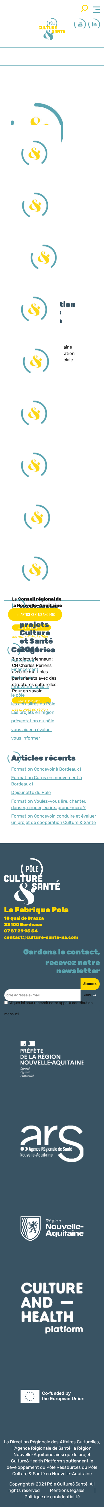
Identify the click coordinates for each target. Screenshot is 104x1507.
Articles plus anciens (38, 614)
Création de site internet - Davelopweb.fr (58, 1503)
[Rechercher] (84, 8)
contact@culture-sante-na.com (41, 937)
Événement (23, 660)
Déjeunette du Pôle (31, 792)
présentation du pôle (32, 720)
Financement (24, 669)
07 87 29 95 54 (21, 930)
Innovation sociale (30, 686)
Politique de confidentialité (52, 1496)
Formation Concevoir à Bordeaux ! (46, 769)
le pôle (18, 695)
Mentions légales (67, 1490)
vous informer (25, 738)
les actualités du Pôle (33, 703)
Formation (22, 677)
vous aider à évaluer (31, 729)
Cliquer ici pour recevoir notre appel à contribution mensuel (48, 1005)
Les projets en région (32, 712)
